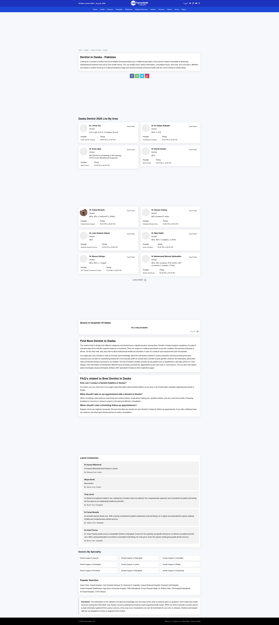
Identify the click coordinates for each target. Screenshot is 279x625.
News (177, 9)
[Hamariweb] (139, 3)
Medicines (128, 9)
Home (95, 9)
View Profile (131, 126)
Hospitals (119, 9)
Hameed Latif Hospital (169, 585)
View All (193, 331)
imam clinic (84, 585)
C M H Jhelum (100, 592)
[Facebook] (132, 76)
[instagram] (147, 76)
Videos (169, 9)
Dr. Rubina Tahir (164, 588)
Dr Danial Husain (158, 149)
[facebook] (190, 3)
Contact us (176, 621)
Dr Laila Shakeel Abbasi (99, 233)
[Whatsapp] (137, 76)
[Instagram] (193, 3)
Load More (138, 280)
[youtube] (196, 3)
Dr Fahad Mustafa (97, 210)
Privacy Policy (196, 621)
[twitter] (199, 3)
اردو (186, 3)
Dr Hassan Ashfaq (159, 210)
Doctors (110, 9)
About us (168, 621)
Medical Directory (141, 9)
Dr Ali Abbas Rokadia (160, 126)
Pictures (161, 9)
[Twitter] (142, 76)
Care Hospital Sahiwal (111, 585)
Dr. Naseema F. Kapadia (130, 585)
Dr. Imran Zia (95, 126)
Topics (184, 9)
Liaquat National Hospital (150, 585)
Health (102, 9)
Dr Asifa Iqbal (95, 149)
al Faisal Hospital (87, 592)
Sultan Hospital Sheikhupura (91, 588)
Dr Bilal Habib (157, 233)
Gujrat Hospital (96, 585)
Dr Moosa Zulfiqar (97, 256)
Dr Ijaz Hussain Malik (149, 588)
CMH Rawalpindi (133, 588)
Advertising (185, 621)
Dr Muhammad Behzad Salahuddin (166, 256)
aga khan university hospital (114, 588)
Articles (153, 9)
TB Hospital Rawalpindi (181, 588)
